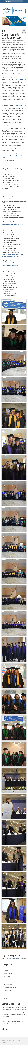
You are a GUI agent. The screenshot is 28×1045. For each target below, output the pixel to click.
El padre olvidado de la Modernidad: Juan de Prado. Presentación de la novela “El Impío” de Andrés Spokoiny (14, 1010)
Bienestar (3, 42)
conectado (15, 958)
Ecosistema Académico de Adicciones (13, 979)
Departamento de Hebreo (10, 42)
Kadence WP (4, 1042)
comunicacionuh (7, 40)
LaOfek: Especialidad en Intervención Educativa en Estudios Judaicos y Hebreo (14, 107)
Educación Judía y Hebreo (10, 987)
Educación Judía (8, 984)
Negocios (6, 995)
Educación (6, 981)
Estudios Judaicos (19, 42)
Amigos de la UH (21, 40)
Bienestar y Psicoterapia (9, 973)
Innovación (6, 993)
